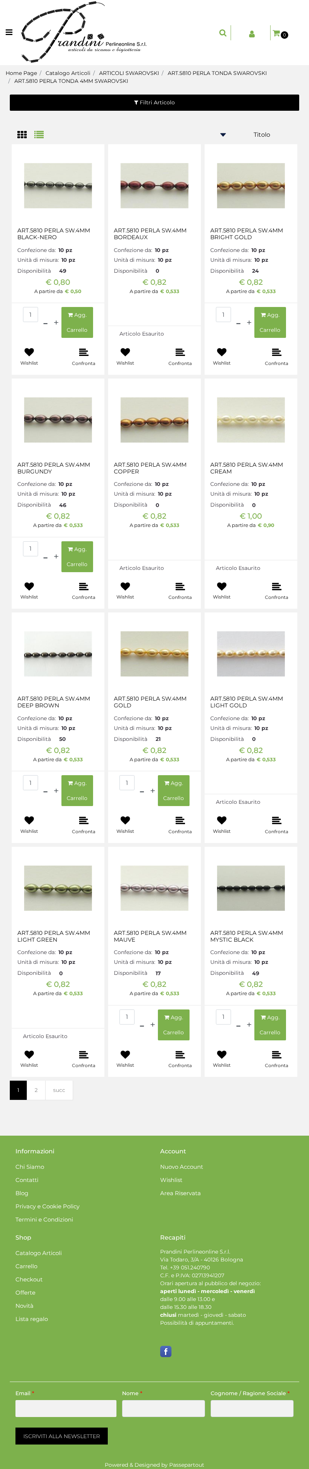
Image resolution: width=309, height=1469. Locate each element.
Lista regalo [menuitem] (31, 1318)
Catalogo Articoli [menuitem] (38, 1253)
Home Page (21, 73)
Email (24, 1393)
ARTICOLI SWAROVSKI (129, 73)
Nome (132, 1393)
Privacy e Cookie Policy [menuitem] (47, 1206)
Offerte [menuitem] (25, 1292)
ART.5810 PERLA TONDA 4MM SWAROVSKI (71, 81)
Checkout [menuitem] (29, 1279)
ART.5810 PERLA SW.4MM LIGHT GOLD (246, 702)
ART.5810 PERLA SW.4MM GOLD (150, 702)
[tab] (25, 135)
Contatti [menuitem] (26, 1179)
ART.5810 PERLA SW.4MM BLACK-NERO (53, 234)
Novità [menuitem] (24, 1305)
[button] (61, 1436)
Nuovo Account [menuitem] (181, 1166)
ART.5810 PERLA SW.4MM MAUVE (150, 936)
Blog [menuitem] (21, 1193)
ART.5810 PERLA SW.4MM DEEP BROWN (53, 702)
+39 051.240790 (190, 1267)
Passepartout (186, 1464)
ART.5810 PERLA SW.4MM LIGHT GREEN (53, 936)
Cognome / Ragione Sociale (250, 1393)
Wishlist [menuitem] (171, 1179)
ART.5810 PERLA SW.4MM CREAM (246, 468)
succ (59, 1090)
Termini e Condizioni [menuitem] (44, 1219)
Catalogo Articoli (68, 73)
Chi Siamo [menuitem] (29, 1166)
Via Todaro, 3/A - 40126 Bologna (201, 1259)
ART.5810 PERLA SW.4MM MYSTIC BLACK (246, 936)
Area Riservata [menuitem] (180, 1193)
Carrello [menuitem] (26, 1266)
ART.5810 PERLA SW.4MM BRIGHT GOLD (246, 234)
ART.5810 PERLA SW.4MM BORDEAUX (150, 234)
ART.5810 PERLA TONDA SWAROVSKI (217, 73)
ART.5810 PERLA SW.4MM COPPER (150, 468)
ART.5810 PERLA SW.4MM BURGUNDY (53, 468)
